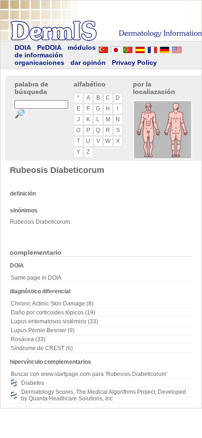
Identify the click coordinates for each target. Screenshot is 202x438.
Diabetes (32, 383)
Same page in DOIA (36, 277)
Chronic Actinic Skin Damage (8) (52, 303)
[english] (186, 48)
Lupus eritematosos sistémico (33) (54, 321)
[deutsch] (164, 48)
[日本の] (115, 48)
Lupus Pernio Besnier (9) (43, 330)
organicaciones (39, 62)
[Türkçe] (103, 48)
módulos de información (55, 51)
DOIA (23, 47)
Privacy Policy (134, 62)
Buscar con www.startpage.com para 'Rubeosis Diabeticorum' (89, 374)
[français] (152, 48)
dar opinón (88, 62)
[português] (127, 48)
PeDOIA (49, 47)
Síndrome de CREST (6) (42, 348)
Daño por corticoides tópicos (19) (53, 312)
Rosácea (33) (28, 339)
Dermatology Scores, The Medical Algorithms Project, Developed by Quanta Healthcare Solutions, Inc (103, 395)
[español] (140, 48)
